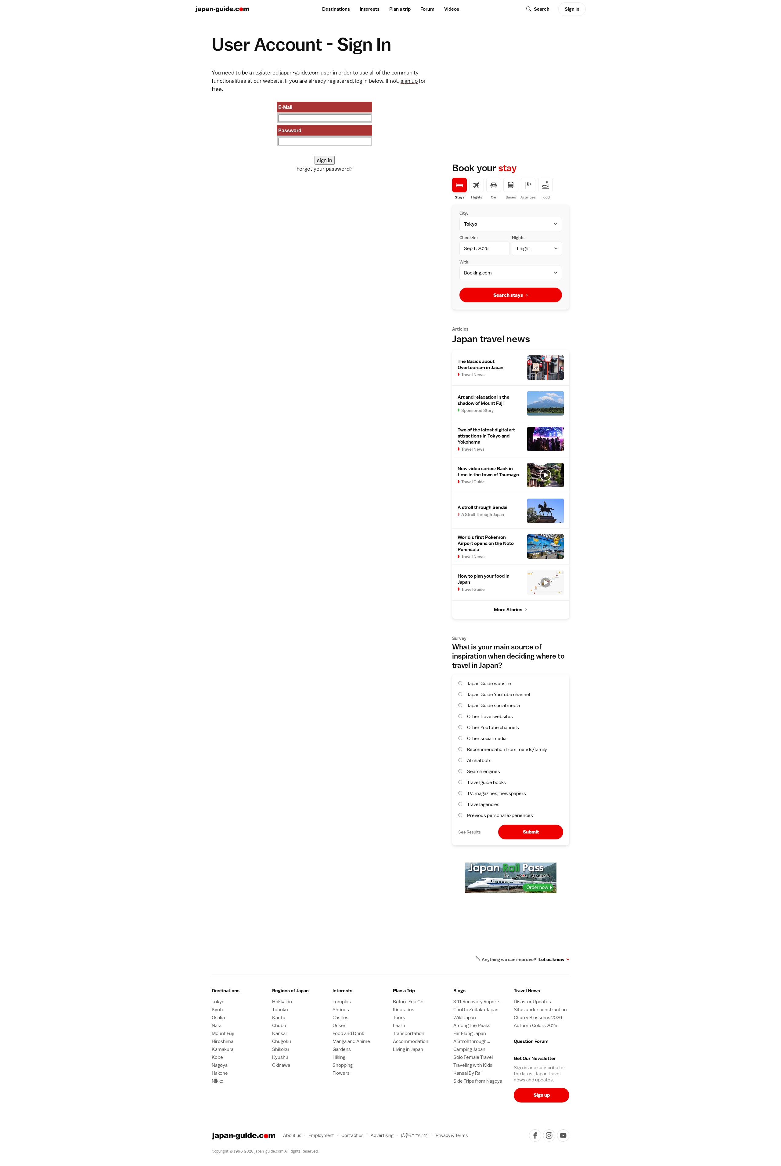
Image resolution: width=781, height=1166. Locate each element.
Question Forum (531, 1041)
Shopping (343, 1065)
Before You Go (408, 1001)
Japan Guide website (489, 684)
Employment (321, 1135)
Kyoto (218, 1009)
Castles (340, 1017)
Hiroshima (222, 1041)
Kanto (278, 1017)
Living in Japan (408, 1049)
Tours (399, 1017)
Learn (399, 1025)
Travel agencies (483, 804)
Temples (342, 1001)
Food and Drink (348, 1033)
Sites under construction (540, 1009)
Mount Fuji (223, 1033)
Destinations (336, 9)
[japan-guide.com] (222, 9)
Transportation (408, 1033)
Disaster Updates (532, 1001)
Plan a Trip (404, 991)
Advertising (382, 1135)
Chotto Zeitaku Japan (475, 1009)
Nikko (217, 1081)
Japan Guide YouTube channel (498, 695)
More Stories (508, 610)
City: (463, 213)
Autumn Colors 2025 (535, 1025)
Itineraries (403, 1009)
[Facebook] (535, 1135)
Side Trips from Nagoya (477, 1081)
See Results (469, 832)
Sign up (542, 1095)
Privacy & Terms (452, 1135)
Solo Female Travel (473, 1057)
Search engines (483, 771)
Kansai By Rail (467, 1073)
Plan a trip (400, 9)
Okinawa (281, 1065)
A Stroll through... (471, 1041)
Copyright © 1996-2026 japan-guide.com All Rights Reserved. (265, 1151)
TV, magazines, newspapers (496, 793)
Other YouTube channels (493, 728)
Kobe (217, 1057)
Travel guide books (486, 782)
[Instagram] (549, 1135)
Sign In (572, 9)
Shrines (341, 1009)
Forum (427, 9)
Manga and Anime (351, 1041)
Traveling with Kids (472, 1065)
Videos (451, 9)
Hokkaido (282, 1001)
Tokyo (218, 1001)
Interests (370, 9)
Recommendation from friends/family (507, 749)
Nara (216, 1025)
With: (464, 262)
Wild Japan (464, 1017)
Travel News (527, 991)
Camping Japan (469, 1049)
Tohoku (280, 1009)
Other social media (486, 739)
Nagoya (220, 1065)
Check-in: (468, 237)
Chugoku (281, 1041)
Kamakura (222, 1049)
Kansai (279, 1033)
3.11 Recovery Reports (477, 1001)
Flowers (341, 1073)
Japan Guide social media (493, 706)
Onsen (340, 1025)
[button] (300, 990)
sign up (409, 80)
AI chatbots (479, 760)
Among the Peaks (471, 1025)
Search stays (508, 295)
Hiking (339, 1057)
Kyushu (280, 1057)
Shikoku (280, 1049)
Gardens (342, 1049)
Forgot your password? (325, 168)
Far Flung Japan (469, 1033)
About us (292, 1135)
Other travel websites (490, 717)
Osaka (218, 1017)
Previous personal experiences (500, 815)
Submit (531, 832)
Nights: (519, 237)
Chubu (279, 1025)
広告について (414, 1135)
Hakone (220, 1073)
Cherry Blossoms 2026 (538, 1017)
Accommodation (410, 1041)
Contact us (352, 1135)
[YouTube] (563, 1135)
